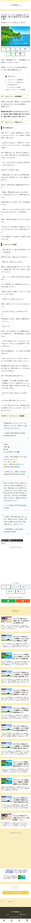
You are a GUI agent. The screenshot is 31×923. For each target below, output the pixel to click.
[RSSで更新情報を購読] (23, 601)
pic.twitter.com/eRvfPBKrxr (12, 466)
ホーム (8, 914)
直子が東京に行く (13, 84)
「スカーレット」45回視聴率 (15, 79)
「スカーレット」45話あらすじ (15, 82)
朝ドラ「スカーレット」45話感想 (16, 89)
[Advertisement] (15, 564)
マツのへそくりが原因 (14, 87)
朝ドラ (4, 543)
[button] (20, 54)
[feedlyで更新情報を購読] (8, 601)
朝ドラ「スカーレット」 (16, 540)
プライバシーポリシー (15, 917)
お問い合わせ (23, 914)
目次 (9, 76)
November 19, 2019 (10, 435)
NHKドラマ (5, 540)
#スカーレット (15, 428)
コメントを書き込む (15, 892)
